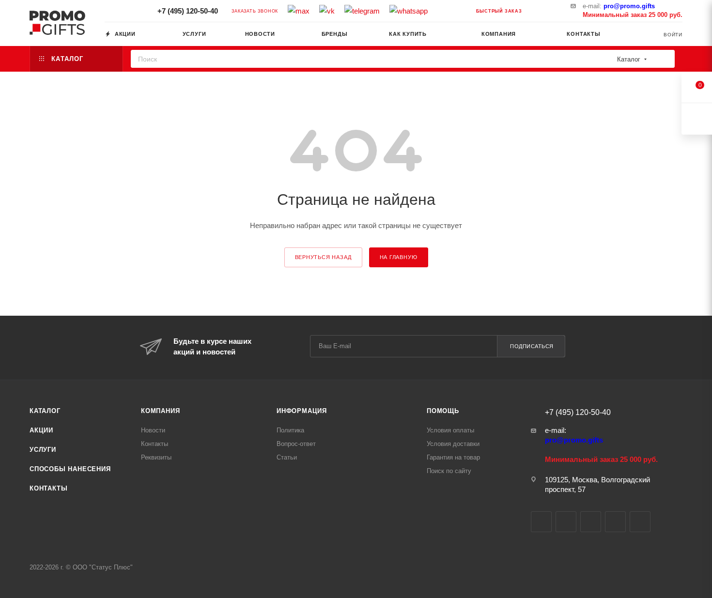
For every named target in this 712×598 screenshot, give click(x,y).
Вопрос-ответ (296, 443)
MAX (590, 521)
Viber (615, 521)
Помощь (443, 410)
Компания (160, 410)
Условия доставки (453, 443)
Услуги (43, 449)
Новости (153, 430)
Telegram (566, 521)
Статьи (287, 457)
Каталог (45, 410)
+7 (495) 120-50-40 (186, 11)
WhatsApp (640, 521)
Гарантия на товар (453, 457)
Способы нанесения (70, 469)
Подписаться (532, 346)
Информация (302, 410)
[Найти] (664, 59)
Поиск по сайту (449, 471)
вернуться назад (323, 257)
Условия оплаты (450, 430)
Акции (41, 430)
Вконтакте (541, 521)
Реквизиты (156, 457)
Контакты (48, 488)
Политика (290, 430)
